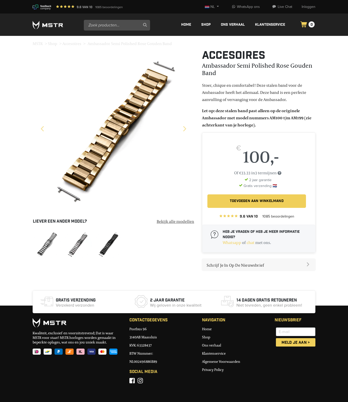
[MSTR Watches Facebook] (132, 381)
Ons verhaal (233, 24)
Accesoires (71, 43)
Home (186, 24)
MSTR (38, 43)
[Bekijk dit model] (47, 244)
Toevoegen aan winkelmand (257, 201)
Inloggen (308, 7)
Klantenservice (270, 24)
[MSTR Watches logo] (77, 322)
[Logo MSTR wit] (56, 25)
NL (212, 7)
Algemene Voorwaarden (221, 361)
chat (251, 242)
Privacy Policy (213, 369)
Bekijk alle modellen (175, 221)
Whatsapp (232, 242)
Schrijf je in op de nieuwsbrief (235, 265)
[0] (303, 25)
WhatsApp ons (248, 7)
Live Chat (285, 7)
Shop (206, 24)
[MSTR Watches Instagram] (140, 381)
